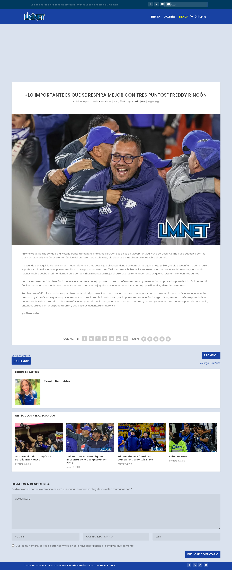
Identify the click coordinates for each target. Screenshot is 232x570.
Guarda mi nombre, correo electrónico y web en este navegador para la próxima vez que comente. (75, 546)
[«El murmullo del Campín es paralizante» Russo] (39, 437)
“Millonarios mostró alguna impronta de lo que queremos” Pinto (86, 459)
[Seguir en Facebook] (150, 4)
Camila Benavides (100, 101)
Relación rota (178, 456)
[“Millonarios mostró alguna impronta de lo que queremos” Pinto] (90, 437)
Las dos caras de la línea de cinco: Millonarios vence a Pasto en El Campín (75, 4)
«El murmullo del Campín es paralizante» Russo (33, 458)
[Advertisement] (116, 50)
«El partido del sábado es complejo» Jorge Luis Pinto (135, 458)
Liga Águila (133, 101)
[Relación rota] (193, 437)
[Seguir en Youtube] (206, 565)
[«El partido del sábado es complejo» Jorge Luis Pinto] (142, 437)
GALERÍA (169, 16)
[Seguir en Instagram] (162, 4)
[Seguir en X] (156, 4)
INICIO (155, 16)
